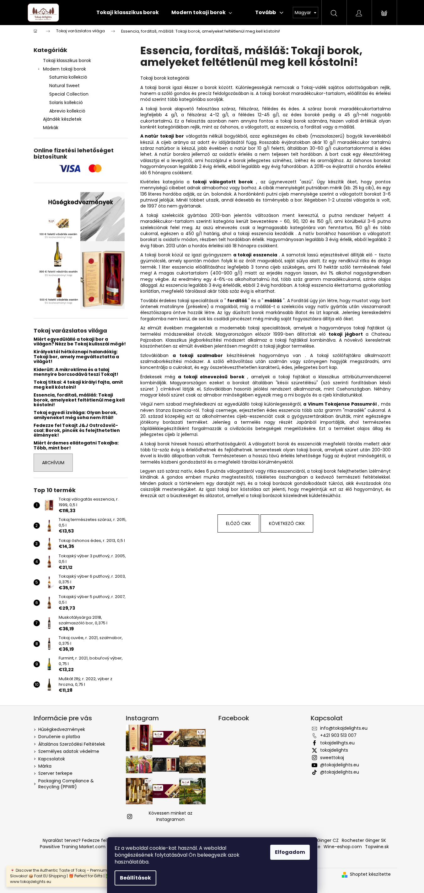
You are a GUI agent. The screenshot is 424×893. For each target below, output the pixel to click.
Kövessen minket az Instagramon (170, 816)
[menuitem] (127, 12)
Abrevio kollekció (67, 111)
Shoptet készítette (370, 874)
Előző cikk (238, 523)
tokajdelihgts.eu (337, 743)
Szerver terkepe (55, 773)
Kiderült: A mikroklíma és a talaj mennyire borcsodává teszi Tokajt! (76, 372)
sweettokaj (332, 757)
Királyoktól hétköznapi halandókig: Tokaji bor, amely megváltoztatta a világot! (76, 356)
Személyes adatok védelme (68, 751)
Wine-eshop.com (343, 846)
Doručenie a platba (59, 736)
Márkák (50, 127)
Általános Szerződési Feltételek (71, 744)
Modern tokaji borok (64, 69)
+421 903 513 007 (338, 735)
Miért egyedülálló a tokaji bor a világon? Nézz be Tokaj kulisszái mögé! (80, 342)
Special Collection (69, 94)
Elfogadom (290, 852)
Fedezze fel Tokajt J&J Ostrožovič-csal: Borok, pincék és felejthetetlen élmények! (77, 430)
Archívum (53, 463)
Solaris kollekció (66, 102)
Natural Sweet (64, 85)
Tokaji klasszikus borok (67, 60)
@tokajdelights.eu (339, 765)
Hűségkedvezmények (61, 729)
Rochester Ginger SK (364, 840)
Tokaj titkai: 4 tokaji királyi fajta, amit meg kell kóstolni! (78, 385)
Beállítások (135, 877)
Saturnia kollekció (68, 77)
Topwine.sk (377, 846)
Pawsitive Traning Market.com (72, 846)
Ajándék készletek (62, 119)
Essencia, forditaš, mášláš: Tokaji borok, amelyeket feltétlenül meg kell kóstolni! (79, 400)
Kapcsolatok (51, 759)
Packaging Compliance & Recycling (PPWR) (66, 784)
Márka (44, 766)
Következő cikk (287, 523)
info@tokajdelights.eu (344, 728)
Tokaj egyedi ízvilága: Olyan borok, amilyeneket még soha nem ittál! (75, 415)
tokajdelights (334, 750)
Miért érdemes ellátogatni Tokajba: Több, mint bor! (76, 445)
